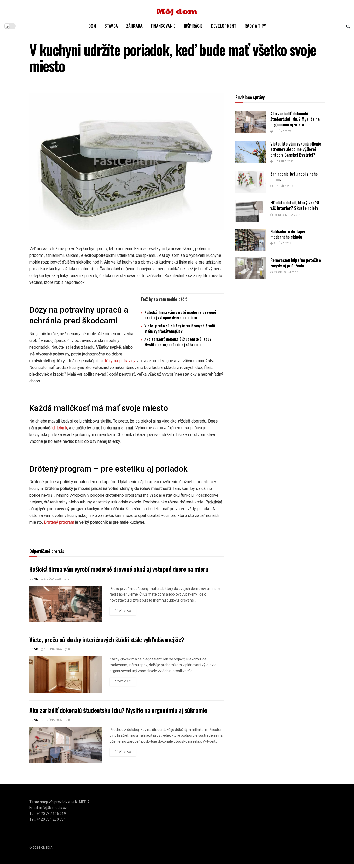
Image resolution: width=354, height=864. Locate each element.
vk (36, 579)
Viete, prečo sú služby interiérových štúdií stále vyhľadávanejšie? (179, 328)
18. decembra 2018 (286, 215)
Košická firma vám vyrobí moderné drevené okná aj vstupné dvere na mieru (180, 314)
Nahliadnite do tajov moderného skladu (287, 234)
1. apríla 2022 (283, 161)
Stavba (111, 26)
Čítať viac (123, 611)
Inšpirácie (193, 26)
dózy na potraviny (120, 360)
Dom (92, 26)
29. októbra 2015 (285, 272)
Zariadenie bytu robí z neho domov (294, 176)
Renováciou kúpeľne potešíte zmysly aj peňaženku (295, 263)
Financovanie (163, 26)
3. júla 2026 (52, 579)
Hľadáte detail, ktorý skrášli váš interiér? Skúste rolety (295, 205)
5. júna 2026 (52, 649)
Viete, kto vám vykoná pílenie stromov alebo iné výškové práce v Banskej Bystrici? (295, 149)
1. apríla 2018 (283, 186)
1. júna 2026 (52, 720)
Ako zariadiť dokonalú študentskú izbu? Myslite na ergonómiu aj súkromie (177, 341)
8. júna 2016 (282, 243)
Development (223, 26)
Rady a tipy (255, 26)
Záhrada (134, 26)
